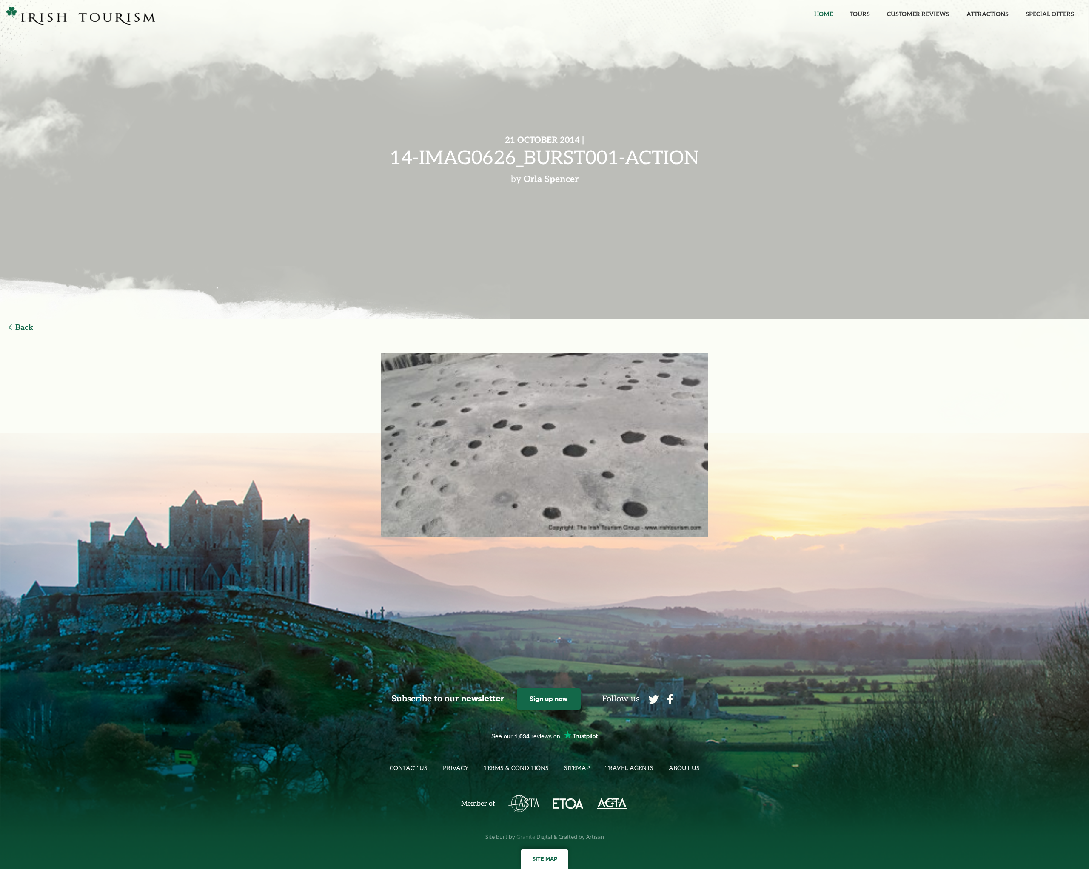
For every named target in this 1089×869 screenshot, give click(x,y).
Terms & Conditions (516, 768)
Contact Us (409, 768)
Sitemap (577, 768)
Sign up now (548, 698)
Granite (525, 837)
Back (24, 327)
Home (823, 14)
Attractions (987, 14)
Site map (544, 859)
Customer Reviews (918, 14)
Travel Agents (629, 768)
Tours (860, 14)
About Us (684, 768)
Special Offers (1050, 14)
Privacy (456, 768)
